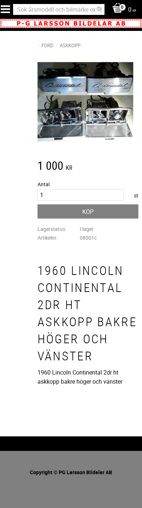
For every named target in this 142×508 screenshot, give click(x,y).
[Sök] (99, 9)
